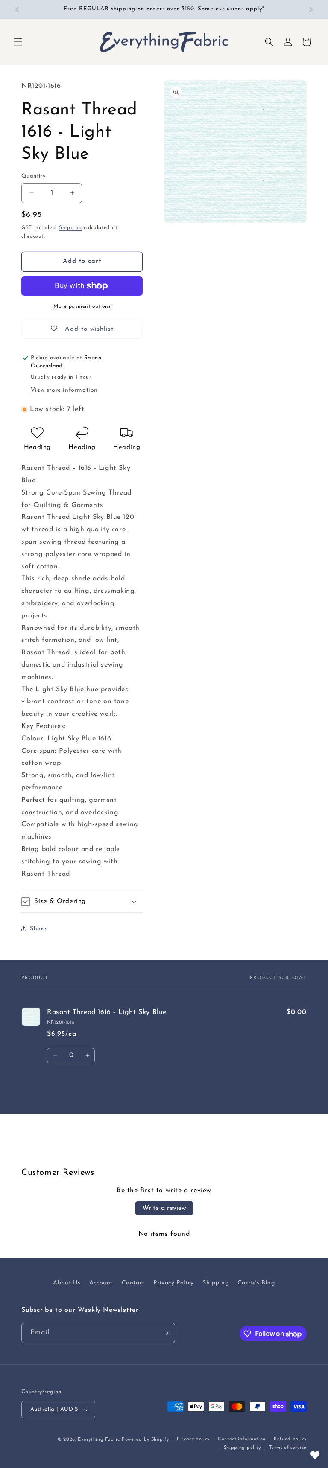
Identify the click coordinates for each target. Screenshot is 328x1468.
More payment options (82, 306)
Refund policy (290, 1439)
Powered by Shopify (145, 1439)
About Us (66, 1283)
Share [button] (38, 929)
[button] (18, 41)
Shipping (70, 227)
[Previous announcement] (16, 9)
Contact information (242, 1439)
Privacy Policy (173, 1283)
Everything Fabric (99, 1439)
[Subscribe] (165, 1333)
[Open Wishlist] (315, 1455)
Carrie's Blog (256, 1283)
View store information (64, 390)
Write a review (164, 1208)
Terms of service (288, 1447)
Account (101, 1283)
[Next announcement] (311, 9)
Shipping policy (242, 1447)
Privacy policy (193, 1439)
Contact (133, 1283)
